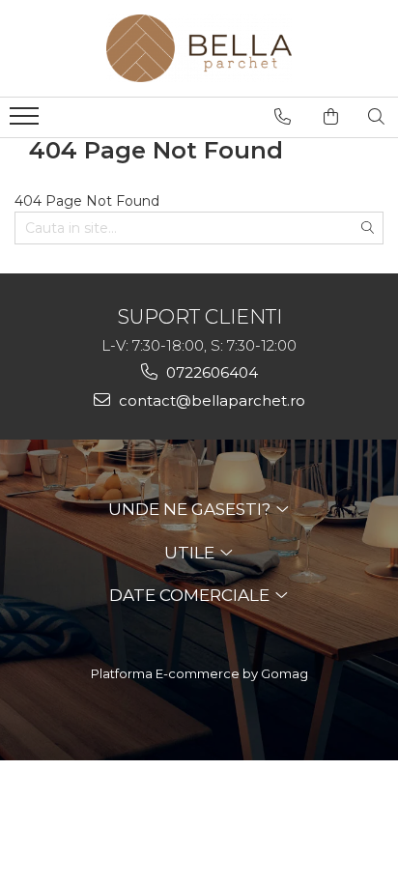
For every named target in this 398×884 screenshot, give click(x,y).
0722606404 (210, 372)
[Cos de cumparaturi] (331, 117)
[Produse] (26, 121)
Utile (191, 552)
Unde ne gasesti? (191, 509)
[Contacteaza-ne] (282, 117)
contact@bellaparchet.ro (210, 400)
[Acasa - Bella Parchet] (199, 48)
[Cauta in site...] (376, 117)
